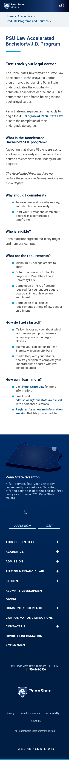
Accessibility (52, 713)
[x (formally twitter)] (25, 512)
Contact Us (15, 626)
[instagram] (52, 512)
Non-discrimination (30, 713)
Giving (11, 599)
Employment (16, 644)
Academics (25, 16)
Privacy (10, 713)
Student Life (16, 581)
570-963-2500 (37, 669)
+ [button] (57, 542)
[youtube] (43, 512)
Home (9, 16)
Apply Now (22, 525)
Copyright (36, 720)
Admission (14, 561)
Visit (49, 525)
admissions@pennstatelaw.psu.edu (39, 400)
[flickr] (33, 512)
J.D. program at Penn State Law (41, 116)
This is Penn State (21, 542)
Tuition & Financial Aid (25, 571)
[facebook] (16, 512)
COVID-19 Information (24, 636)
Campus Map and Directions (29, 617)
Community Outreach (24, 608)
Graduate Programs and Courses (27, 21)
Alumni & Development (25, 590)
